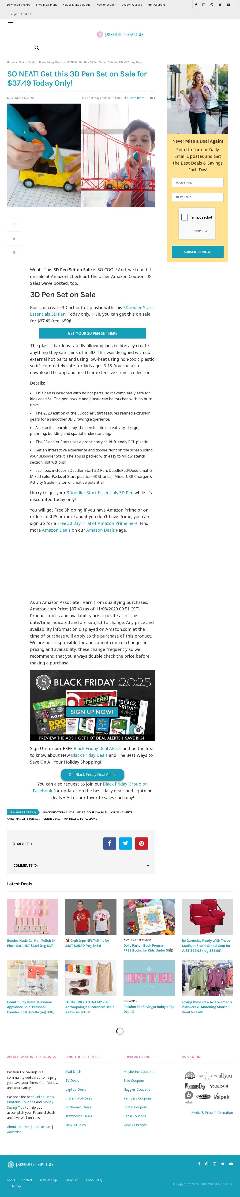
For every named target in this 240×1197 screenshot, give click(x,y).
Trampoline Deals (78, 1116)
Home (11, 62)
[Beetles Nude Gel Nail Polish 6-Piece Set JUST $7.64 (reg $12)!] (32, 917)
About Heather (18, 1127)
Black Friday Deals (51, 62)
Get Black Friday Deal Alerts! (92, 775)
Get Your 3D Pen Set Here (92, 333)
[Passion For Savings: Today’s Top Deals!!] (149, 978)
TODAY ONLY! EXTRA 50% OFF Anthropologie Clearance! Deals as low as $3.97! (89, 1007)
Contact (27, 1180)
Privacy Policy (93, 1180)
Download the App (18, 4)
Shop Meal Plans (46, 4)
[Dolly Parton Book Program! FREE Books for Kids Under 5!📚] (149, 917)
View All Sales (75, 1125)
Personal (130, 1001)
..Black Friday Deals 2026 (58, 812)
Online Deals (27, 62)
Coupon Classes (132, 4)
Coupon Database (20, 14)
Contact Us (42, 1127)
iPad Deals (73, 1071)
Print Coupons (156, 4)
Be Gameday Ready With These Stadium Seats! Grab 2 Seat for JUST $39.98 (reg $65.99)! (206, 945)
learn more (137, 98)
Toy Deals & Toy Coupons (80, 818)
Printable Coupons (21, 1102)
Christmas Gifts (121, 812)
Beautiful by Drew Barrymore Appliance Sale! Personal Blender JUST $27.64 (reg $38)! (31, 1007)
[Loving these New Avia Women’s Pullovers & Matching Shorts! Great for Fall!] (207, 978)
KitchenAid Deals (78, 1107)
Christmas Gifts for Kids (23, 818)
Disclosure (71, 1180)
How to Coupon (106, 4)
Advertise (14, 1132)
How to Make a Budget (77, 4)
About (11, 1180)
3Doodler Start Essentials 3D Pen (100, 492)
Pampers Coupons (138, 1098)
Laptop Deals (75, 1089)
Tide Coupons (134, 1080)
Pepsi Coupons (135, 1116)
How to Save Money (137, 939)
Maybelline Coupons (139, 1071)
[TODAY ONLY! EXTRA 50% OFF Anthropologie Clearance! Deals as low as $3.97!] (91, 978)
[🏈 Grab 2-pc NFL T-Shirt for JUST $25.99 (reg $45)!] (91, 917)
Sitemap (15, 1186)
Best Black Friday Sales (92, 812)
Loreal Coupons (136, 1107)
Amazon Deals (56, 530)
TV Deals (72, 1080)
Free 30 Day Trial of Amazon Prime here (97, 523)
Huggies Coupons (137, 1089)
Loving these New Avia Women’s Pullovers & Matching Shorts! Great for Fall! (207, 1007)
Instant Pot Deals (79, 1098)
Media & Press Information (212, 1112)
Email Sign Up (48, 1180)
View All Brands (135, 1125)
